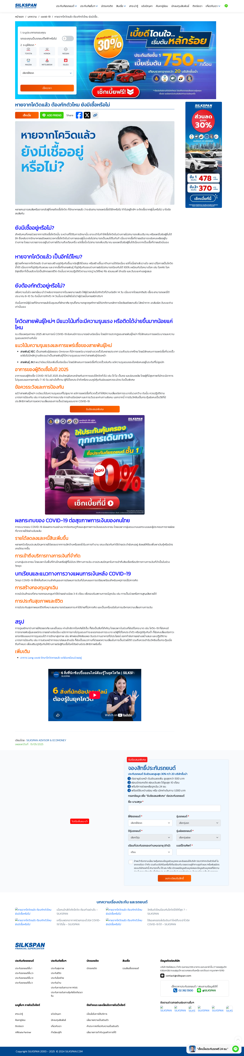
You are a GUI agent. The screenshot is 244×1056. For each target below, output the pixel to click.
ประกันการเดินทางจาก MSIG (64, 987)
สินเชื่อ (119, 6)
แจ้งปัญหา (147, 6)
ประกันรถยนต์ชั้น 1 (23, 968)
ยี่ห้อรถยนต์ (135, 816)
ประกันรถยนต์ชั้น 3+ (24, 978)
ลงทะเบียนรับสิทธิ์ (174, 878)
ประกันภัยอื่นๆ (87, 6)
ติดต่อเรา (197, 6)
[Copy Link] (95, 115)
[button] (27, 115)
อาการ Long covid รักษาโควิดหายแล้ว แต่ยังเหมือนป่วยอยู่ (51, 658)
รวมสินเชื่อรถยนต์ (130, 968)
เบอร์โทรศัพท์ (184, 845)
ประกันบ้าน (56, 983)
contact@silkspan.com (178, 976)
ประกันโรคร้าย (57, 978)
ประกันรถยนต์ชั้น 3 (24, 983)
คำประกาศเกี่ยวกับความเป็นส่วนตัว (103, 1026)
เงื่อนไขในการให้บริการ (97, 1014)
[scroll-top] (238, 1039)
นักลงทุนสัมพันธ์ (180, 6)
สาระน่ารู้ (133, 6)
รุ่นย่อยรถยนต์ (185, 831)
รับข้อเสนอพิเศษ (95, 409)
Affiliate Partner (23, 1032)
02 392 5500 (186, 990)
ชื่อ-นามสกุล (135, 802)
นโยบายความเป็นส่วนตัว (98, 1020)
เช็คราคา (47, 88)
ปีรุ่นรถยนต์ (135, 831)
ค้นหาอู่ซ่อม (162, 6)
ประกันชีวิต (56, 973)
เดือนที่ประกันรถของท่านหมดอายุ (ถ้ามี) (149, 845)
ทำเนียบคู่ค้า (56, 1032)
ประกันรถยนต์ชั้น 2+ (24, 973)
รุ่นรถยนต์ (182, 816)
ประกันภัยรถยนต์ (65, 6)
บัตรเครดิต (107, 6)
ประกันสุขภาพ (57, 968)
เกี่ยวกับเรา (212, 6)
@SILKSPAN (209, 990)
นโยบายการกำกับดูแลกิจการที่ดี (101, 1032)
